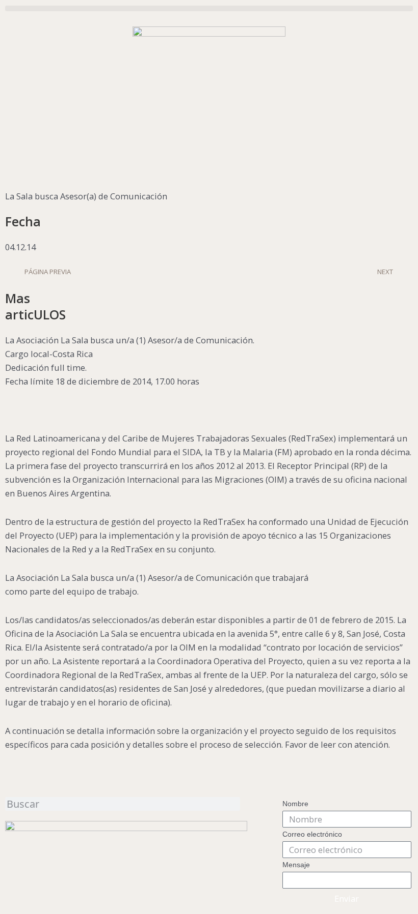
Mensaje (296, 865)
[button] (209, 8)
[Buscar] (237, 804)
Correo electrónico (312, 834)
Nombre (295, 804)
